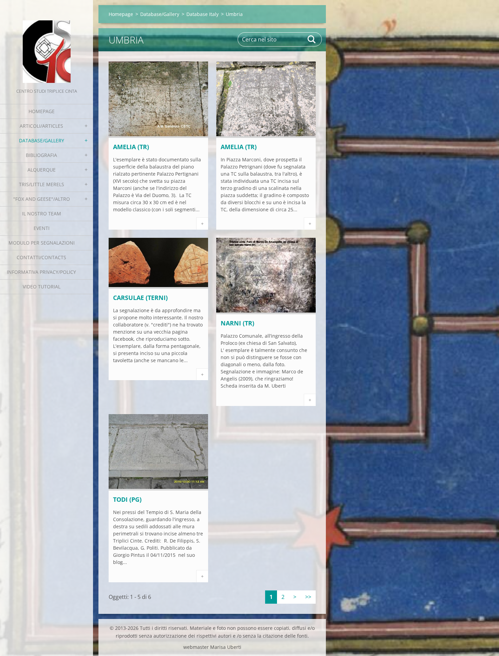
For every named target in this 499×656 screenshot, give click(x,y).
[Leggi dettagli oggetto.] (158, 136)
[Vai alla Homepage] (46, 43)
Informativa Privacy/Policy (41, 272)
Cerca (312, 39)
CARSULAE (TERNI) (140, 298)
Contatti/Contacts (41, 257)
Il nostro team (41, 213)
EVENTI (42, 228)
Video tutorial (41, 286)
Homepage (42, 111)
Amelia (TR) (239, 147)
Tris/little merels (41, 184)
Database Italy (202, 14)
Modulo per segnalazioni (41, 243)
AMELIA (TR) (131, 147)
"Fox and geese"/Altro (41, 199)
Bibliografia (41, 155)
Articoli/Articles (41, 126)
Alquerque (41, 169)
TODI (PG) (127, 499)
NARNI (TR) (237, 323)
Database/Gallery (41, 140)
